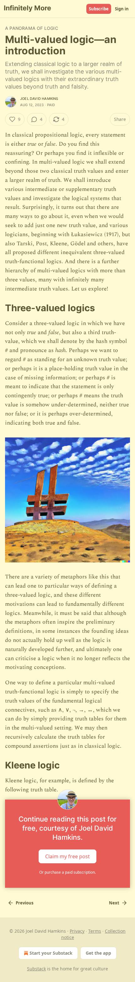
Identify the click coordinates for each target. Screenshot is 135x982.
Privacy (77, 931)
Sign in (122, 9)
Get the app (98, 953)
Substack (36, 969)
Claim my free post (67, 856)
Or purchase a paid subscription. (67, 872)
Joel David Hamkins (39, 98)
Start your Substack (51, 953)
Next (114, 903)
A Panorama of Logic (31, 28)
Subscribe (99, 9)
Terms (94, 931)
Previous (24, 903)
